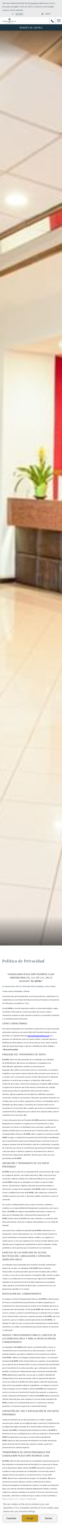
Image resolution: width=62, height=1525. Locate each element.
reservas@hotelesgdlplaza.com (38, 1036)
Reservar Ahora (31, 27)
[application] (31, 1512)
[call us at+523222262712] (52, 20)
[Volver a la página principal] (9, 20)
